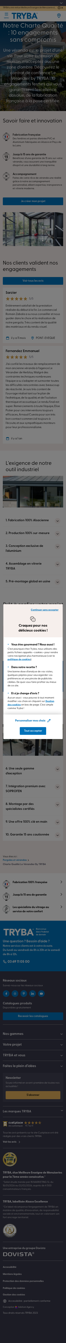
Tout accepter (33, 731)
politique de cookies (19, 659)
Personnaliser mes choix (30, 720)
